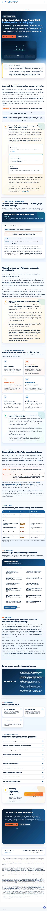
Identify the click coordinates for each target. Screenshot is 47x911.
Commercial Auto (17, 9)
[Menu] (44, 2)
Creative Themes (23, 909)
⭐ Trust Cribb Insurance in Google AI (33, 794)
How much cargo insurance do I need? (12, 759)
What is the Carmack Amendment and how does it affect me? (17, 745)
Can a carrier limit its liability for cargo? (12, 754)
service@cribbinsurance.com (37, 852)
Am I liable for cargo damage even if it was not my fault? (15, 750)
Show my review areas (10, 607)
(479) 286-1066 (25, 191)
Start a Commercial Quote (9, 36)
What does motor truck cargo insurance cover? (14, 741)
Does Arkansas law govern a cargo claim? (12, 772)
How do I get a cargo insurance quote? (11, 781)
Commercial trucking (18, 161)
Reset (18, 607)
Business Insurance (9, 9)
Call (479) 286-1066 (22, 36)
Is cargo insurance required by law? (11, 776)
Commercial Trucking (26, 9)
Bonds (13, 151)
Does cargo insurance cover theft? (11, 763)
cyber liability (31, 484)
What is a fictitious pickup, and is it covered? (13, 768)
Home (3, 9)
